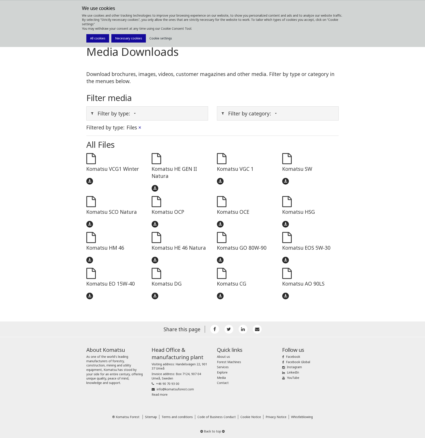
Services (223, 367)
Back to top (212, 431)
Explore (222, 372)
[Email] (257, 329)
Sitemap (151, 417)
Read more (160, 394)
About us (223, 356)
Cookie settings (160, 38)
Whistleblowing (302, 417)
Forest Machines (229, 362)
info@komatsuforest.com (175, 389)
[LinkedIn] (243, 329)
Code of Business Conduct (216, 417)
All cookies (97, 38)
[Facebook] (214, 329)
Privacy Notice (276, 417)
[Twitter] (228, 329)
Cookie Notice (250, 417)
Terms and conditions (177, 417)
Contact (223, 383)
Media (221, 378)
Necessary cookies (128, 38)
